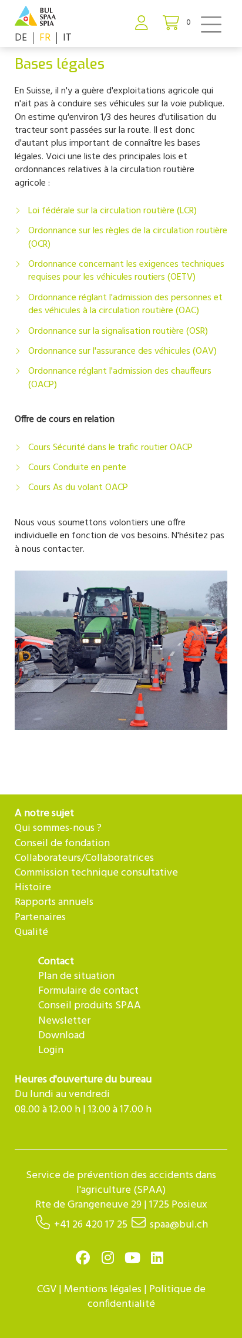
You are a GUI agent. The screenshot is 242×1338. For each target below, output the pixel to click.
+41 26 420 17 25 (90, 1224)
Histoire (33, 887)
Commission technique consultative (96, 872)
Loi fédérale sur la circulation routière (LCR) (112, 211)
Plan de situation (76, 976)
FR (45, 38)
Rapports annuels (54, 902)
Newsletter (64, 1021)
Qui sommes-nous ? (58, 828)
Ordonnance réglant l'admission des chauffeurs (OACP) (119, 378)
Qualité (31, 932)
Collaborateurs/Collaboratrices (84, 858)
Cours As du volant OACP (78, 487)
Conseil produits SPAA (89, 1005)
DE (21, 38)
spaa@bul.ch (179, 1224)
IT (67, 38)
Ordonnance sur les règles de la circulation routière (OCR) (127, 237)
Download (61, 1035)
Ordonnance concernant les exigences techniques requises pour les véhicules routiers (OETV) (126, 271)
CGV (46, 1289)
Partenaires (40, 917)
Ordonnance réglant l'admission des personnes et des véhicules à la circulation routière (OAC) (125, 304)
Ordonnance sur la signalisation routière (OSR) (118, 331)
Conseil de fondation (62, 843)
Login (50, 1050)
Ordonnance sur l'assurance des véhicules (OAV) (122, 351)
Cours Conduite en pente (77, 467)
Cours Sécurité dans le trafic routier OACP (110, 447)
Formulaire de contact (88, 991)
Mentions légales (103, 1289)
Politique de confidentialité (147, 1297)
